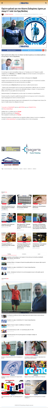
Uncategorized (5, 394)
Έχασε (21, 168)
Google (19, 111)
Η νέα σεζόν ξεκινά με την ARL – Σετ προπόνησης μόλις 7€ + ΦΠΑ (20, 329)
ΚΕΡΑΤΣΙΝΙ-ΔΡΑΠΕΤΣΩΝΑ (30, 354)
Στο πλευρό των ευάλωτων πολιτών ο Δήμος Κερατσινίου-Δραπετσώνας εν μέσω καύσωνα (25, 315)
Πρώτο (25, 168)
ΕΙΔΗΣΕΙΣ (4, 203)
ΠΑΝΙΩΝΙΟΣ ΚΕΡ (5, 354)
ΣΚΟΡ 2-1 (30, 168)
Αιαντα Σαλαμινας (8, 168)
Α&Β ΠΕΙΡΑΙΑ (22, 107)
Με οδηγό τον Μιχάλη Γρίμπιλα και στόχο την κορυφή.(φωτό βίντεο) (16, 310)
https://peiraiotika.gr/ (8, 108)
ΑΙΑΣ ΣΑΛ (30, 14)
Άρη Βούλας (15, 168)
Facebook (17, 113)
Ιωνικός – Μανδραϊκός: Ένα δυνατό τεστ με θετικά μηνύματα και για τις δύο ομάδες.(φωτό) (25, 272)
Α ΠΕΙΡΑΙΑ (26, 14)
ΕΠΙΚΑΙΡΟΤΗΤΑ (35, 14)
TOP (26, 374)
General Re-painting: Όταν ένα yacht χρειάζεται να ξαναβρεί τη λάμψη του (8, 207)
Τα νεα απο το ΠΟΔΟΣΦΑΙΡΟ (8, 107)
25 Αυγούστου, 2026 (5, 210)
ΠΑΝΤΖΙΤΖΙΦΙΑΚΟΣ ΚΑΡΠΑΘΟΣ (24, 241)
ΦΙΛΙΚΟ (34, 168)
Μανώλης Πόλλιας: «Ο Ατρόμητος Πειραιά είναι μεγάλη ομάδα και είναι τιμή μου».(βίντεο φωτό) (26, 262)
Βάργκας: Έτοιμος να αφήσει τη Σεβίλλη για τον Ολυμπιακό (19, 324)
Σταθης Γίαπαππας (9, 14)
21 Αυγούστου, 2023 (18, 14)
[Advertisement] (24, 180)
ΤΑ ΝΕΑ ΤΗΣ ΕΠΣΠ (5, 374)
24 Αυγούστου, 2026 (21, 249)
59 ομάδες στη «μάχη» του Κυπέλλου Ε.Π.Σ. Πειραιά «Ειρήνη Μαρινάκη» (21, 267)
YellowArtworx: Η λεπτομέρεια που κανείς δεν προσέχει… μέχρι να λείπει (39, 245)
